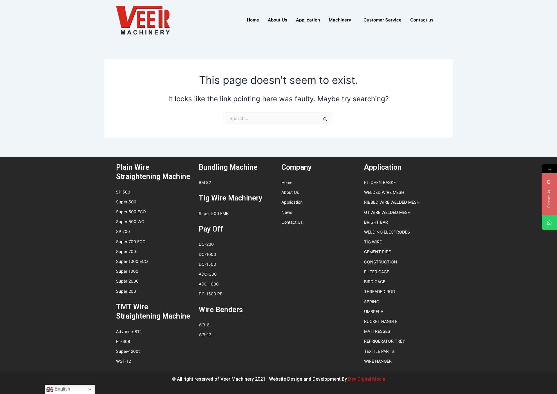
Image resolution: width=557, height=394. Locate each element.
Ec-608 (123, 341)
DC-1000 (207, 254)
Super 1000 (127, 271)
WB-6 (204, 324)
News (286, 212)
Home (253, 20)
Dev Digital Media (366, 379)
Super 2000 (127, 281)
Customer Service (383, 20)
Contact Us (292, 222)
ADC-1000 (209, 283)
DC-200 (206, 244)
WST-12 (123, 361)
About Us (277, 20)
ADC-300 (208, 274)
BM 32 (205, 182)
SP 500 (123, 192)
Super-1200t (128, 351)
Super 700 (126, 251)
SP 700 (123, 231)
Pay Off (211, 229)
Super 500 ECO (131, 211)
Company (296, 167)
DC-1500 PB (211, 293)
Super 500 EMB (214, 213)
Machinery (340, 20)
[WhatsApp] (549, 222)
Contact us (421, 20)
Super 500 (126, 201)
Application (308, 20)
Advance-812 (129, 331)
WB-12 (205, 334)
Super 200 (126, 291)
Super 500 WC (130, 221)
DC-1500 (207, 264)
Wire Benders (221, 310)
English (61, 388)
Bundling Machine (228, 167)
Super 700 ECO (131, 241)
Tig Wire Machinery (230, 198)
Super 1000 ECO (132, 261)
